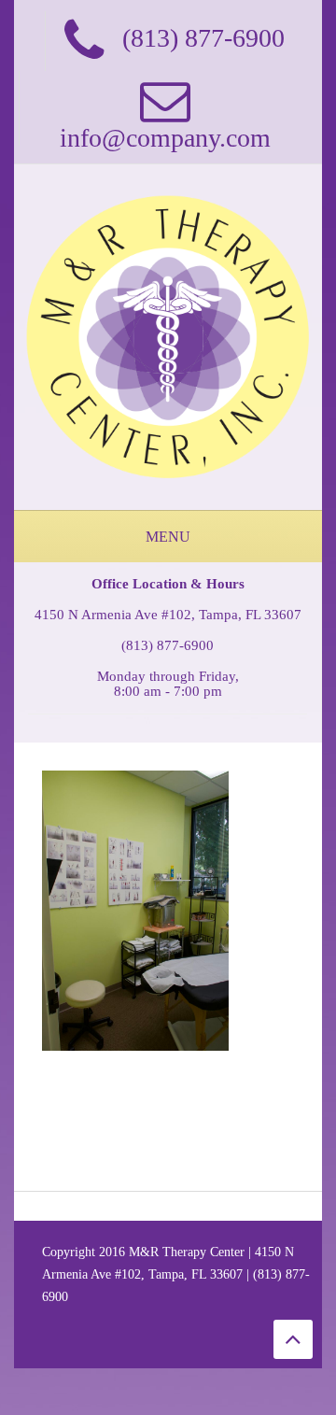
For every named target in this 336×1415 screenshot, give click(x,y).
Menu (168, 537)
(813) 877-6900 (167, 645)
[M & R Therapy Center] (168, 336)
